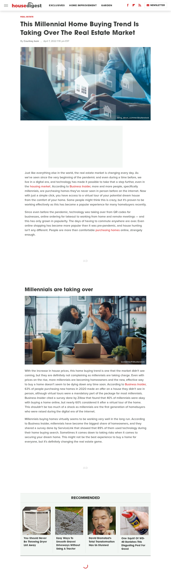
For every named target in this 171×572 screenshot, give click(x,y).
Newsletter (157, 5)
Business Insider (80, 186)
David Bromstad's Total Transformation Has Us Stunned (102, 542)
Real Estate (27, 16)
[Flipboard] (133, 6)
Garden (106, 5)
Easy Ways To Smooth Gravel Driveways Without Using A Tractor (68, 543)
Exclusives (57, 5)
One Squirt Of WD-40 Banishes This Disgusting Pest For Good (133, 543)
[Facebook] (127, 6)
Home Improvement (83, 5)
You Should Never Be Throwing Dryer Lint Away (35, 542)
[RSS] (139, 6)
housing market (40, 186)
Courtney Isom (31, 41)
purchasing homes (108, 230)
